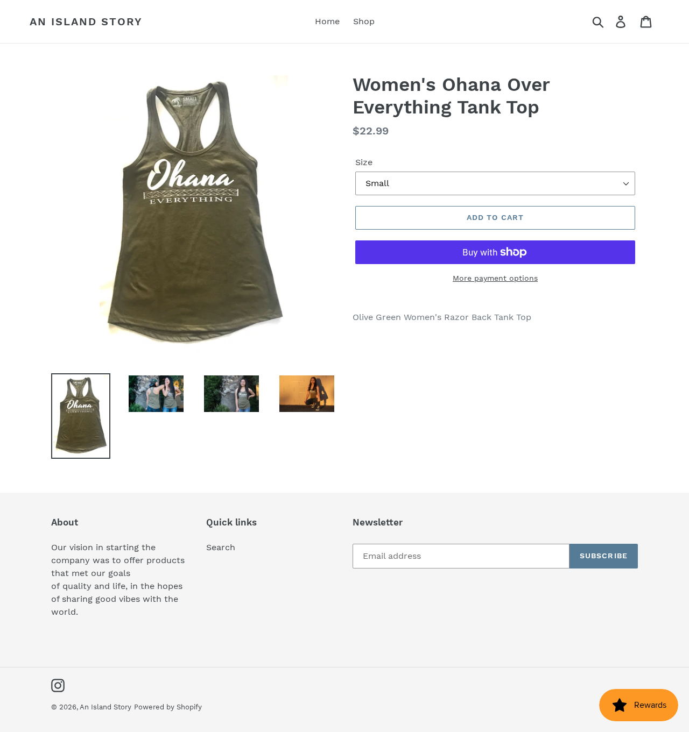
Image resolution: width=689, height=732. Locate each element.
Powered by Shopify (168, 707)
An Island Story (86, 21)
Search (220, 547)
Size (363, 162)
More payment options (495, 278)
